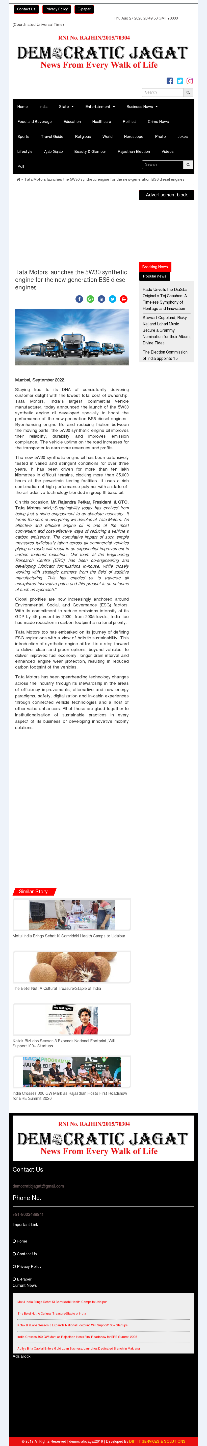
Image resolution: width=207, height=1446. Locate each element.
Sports (23, 136)
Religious (83, 136)
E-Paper (24, 1279)
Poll (20, 166)
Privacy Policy (57, 9)
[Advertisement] (72, 228)
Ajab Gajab (53, 151)
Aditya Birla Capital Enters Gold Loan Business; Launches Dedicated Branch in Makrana (78, 1342)
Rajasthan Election (134, 151)
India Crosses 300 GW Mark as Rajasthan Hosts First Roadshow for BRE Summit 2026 (77, 1330)
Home (22, 106)
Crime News (158, 121)
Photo (160, 136)
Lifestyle (25, 151)
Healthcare (101, 121)
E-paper (84, 9)
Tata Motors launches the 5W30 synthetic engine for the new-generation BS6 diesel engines (104, 179)
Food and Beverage (34, 121)
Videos (168, 151)
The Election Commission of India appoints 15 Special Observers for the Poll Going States (165, 362)
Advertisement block (167, 195)
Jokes (182, 136)
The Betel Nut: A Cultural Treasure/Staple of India (57, 988)
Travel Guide (52, 136)
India (43, 106)
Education (72, 121)
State (64, 106)
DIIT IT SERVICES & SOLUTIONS (157, 1441)
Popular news (154, 276)
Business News (140, 106)
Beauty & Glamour (90, 151)
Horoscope (133, 136)
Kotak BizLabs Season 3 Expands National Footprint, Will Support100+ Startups (72, 1319)
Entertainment (97, 106)
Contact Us (26, 9)
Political (129, 121)
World (107, 136)
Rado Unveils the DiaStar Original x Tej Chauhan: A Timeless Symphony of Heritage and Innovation (165, 299)
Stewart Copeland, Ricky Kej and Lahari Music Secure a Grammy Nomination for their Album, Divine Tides (167, 330)
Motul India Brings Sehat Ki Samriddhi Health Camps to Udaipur (69, 936)
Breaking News (155, 267)
